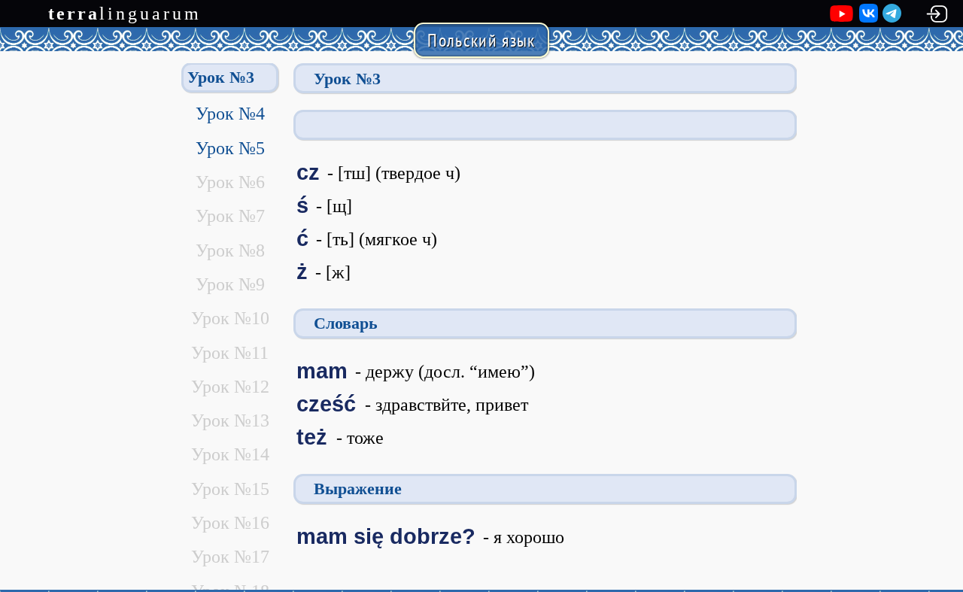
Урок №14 (230, 454)
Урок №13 (230, 420)
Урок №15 (230, 489)
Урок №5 (230, 148)
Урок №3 (220, 77)
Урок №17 (230, 556)
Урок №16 (230, 523)
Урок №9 (230, 284)
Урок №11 (230, 353)
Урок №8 (230, 250)
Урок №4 (230, 113)
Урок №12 (230, 386)
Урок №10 (230, 318)
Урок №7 (230, 216)
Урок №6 (230, 182)
